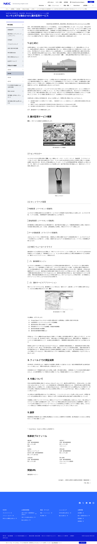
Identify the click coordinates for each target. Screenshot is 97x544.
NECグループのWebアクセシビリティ (49, 535)
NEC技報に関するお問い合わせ (14, 102)
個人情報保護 (55, 542)
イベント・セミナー (7, 515)
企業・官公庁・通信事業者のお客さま (28, 513)
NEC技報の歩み (12, 52)
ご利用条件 (72, 535)
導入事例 (42, 515)
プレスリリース (6, 512)
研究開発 (80, 518)
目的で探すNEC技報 (13, 48)
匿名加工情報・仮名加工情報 (34, 535)
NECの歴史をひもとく (13, 57)
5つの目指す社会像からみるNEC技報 (14, 86)
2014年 (33, 8)
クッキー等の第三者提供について (21, 535)
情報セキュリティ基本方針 (63, 535)
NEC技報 (18, 8)
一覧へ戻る (86, 483)
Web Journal (11, 91)
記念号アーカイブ (12, 61)
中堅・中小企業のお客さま (27, 517)
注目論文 (10, 39)
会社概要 (80, 512)
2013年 (9, 77)
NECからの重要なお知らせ (9, 518)
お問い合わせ (5, 537)
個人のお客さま (25, 520)
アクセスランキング (13, 44)
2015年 (9, 69)
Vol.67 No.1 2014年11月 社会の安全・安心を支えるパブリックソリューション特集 (68, 23)
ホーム (7, 8)
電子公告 (4, 535)
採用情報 (80, 521)
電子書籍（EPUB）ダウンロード (14, 96)
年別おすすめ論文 (25, 8)
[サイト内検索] (93, 5)
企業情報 (12, 8)
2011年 (9, 81)
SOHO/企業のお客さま (64, 512)
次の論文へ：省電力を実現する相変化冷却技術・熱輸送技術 (74, 480)
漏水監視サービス (32, 474)
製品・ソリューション (45, 512)
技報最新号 (10, 29)
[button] (42, 5)
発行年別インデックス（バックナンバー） (14, 34)
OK (82, 542)
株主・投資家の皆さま (83, 515)
